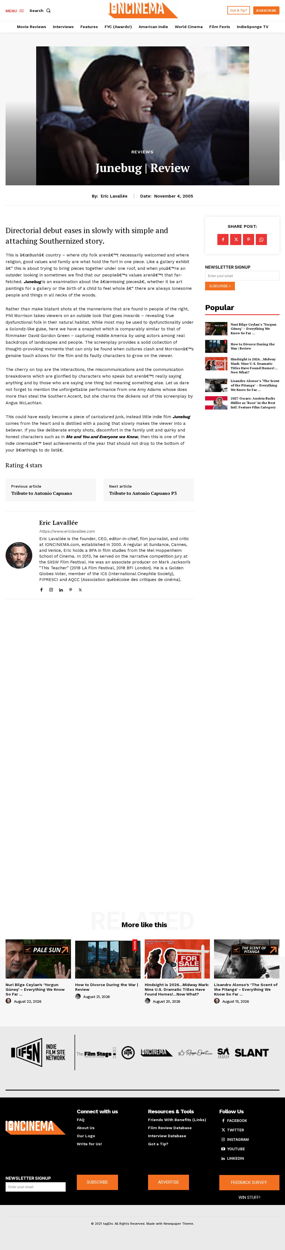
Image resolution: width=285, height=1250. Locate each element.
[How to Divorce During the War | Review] (216, 346)
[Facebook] (41, 589)
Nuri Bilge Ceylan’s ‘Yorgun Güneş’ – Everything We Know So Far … (253, 328)
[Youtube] (223, 1149)
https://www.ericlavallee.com (67, 531)
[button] (41, 10)
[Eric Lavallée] (19, 555)
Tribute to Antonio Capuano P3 (143, 493)
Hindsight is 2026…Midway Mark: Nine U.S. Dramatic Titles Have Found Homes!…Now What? (254, 365)
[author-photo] (9, 1001)
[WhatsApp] (261, 239)
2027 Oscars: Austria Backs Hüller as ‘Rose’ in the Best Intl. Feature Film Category (253, 402)
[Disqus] (100, 678)
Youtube (236, 1149)
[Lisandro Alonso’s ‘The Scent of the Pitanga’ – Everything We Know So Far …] (216, 385)
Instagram (238, 1139)
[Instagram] (51, 589)
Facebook (237, 1120)
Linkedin (235, 1158)
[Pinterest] (70, 589)
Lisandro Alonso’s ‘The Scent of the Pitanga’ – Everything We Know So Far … (255, 385)
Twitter (235, 1130)
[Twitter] (80, 589)
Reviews (142, 152)
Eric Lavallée (114, 196)
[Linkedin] (61, 589)
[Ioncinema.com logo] (36, 1128)
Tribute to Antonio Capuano (41, 493)
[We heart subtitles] (143, 9)
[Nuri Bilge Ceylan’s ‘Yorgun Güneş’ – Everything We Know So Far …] (216, 328)
